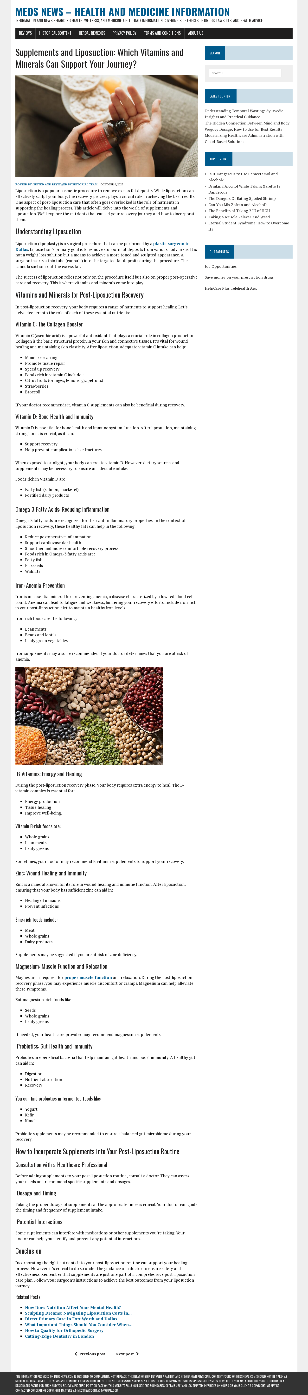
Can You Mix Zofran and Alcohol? (237, 204)
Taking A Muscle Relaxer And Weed (239, 217)
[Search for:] (245, 72)
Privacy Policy (124, 33)
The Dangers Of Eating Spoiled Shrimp (242, 198)
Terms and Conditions (162, 33)
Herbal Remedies (92, 33)
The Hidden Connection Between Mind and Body (247, 123)
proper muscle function (87, 977)
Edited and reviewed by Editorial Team (65, 184)
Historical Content (55, 33)
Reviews (25, 33)
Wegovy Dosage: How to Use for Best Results (243, 129)
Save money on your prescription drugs (239, 277)
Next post (125, 1353)
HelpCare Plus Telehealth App (231, 288)
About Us (195, 33)
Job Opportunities (221, 266)
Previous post (92, 1353)
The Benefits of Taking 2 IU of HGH (239, 210)
